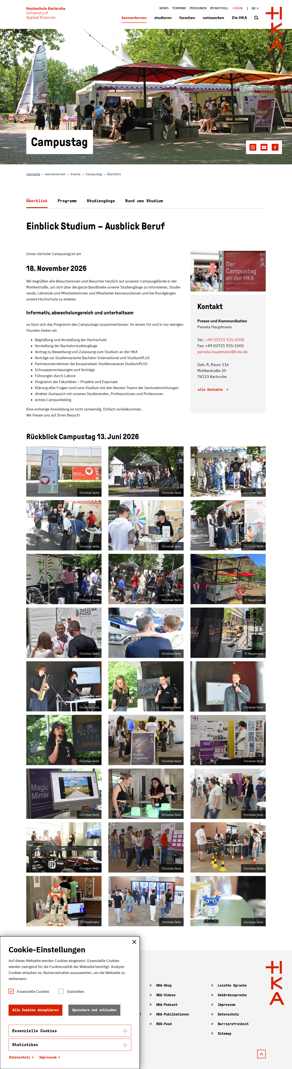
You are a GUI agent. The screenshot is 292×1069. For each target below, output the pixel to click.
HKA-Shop (164, 985)
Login (238, 8)
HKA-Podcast (166, 1005)
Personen (198, 8)
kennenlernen (134, 17)
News (164, 8)
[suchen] (256, 17)
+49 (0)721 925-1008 (224, 339)
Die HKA (239, 17)
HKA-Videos (165, 995)
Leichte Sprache (232, 985)
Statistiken (75, 991)
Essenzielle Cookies (33, 991)
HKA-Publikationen (172, 1014)
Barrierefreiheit (233, 1024)
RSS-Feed (164, 1024)
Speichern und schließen (94, 1010)
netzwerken (213, 17)
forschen (187, 17)
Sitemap (224, 1034)
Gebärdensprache (232, 995)
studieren (163, 17)
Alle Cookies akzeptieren (35, 1010)
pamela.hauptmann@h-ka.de (222, 351)
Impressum (226, 1005)
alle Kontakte (211, 390)
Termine (179, 8)
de (254, 8)
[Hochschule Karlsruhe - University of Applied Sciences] (45, 14)
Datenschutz (228, 1014)
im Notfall (219, 8)
